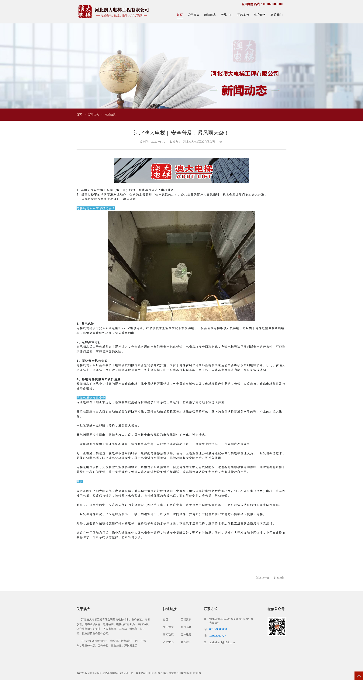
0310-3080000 (218, 629)
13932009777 (217, 635)
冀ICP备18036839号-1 (149, 673)
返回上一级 (262, 577)
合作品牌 (186, 627)
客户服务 (260, 14)
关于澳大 (193, 14)
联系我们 (277, 14)
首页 (180, 14)
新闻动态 (210, 14)
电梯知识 (110, 114)
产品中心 (227, 14)
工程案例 (243, 14)
